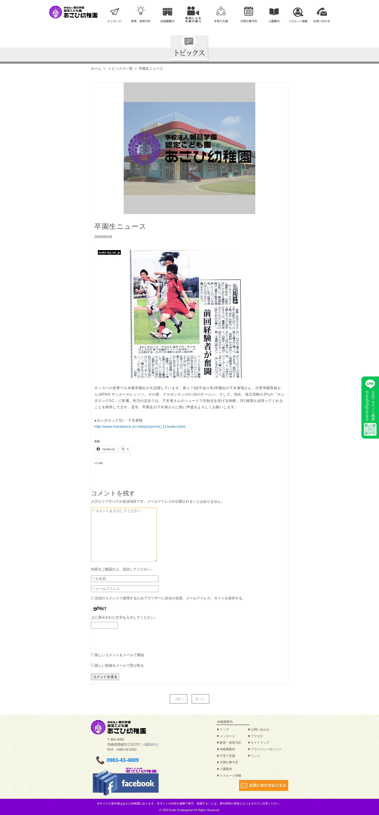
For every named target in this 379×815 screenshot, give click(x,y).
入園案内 (226, 769)
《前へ (178, 699)
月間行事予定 (229, 762)
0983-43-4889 (123, 760)
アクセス (257, 736)
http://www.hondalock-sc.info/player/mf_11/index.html (140, 426)
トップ (224, 729)
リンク (255, 756)
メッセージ (227, 736)
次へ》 (200, 699)
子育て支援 (227, 756)
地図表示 (150, 744)
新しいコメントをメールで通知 (119, 655)
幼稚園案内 (227, 749)
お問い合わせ (260, 729)
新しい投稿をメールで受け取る (119, 665)
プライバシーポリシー (266, 749)
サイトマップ (260, 742)
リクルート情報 (230, 775)
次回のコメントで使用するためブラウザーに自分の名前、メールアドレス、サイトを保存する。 (170, 598)
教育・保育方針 (230, 742)
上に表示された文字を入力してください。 (124, 617)
